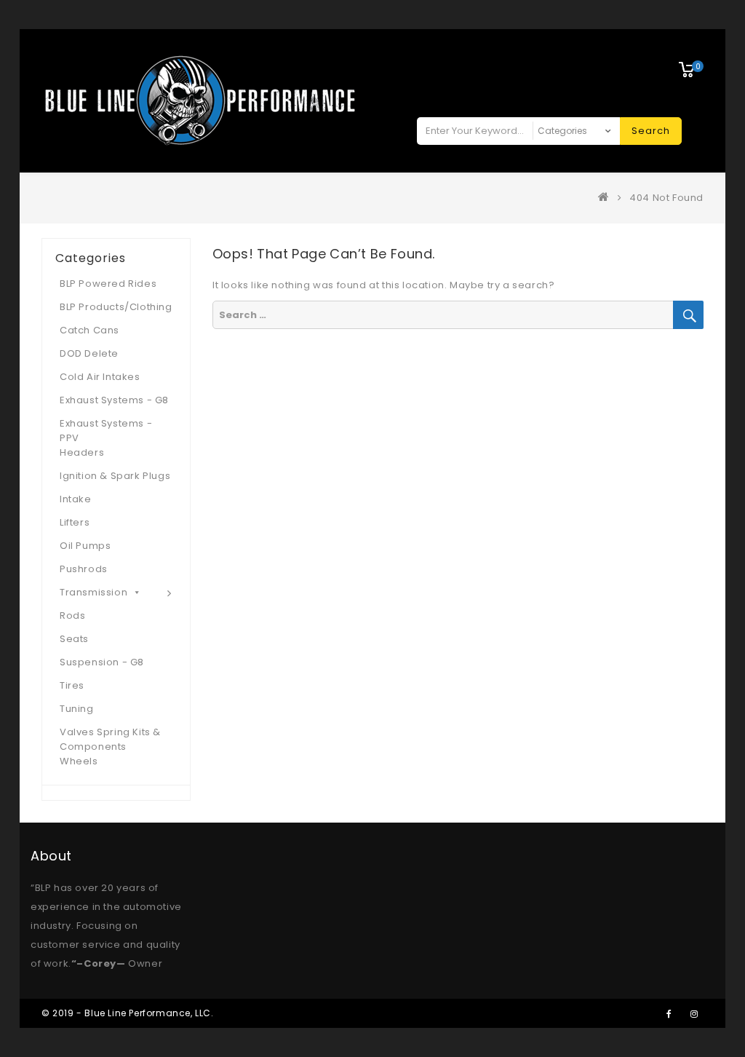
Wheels (79, 761)
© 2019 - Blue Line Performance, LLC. (127, 1013)
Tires (72, 685)
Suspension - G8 (102, 662)
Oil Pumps (85, 546)
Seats (74, 639)
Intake (76, 499)
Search (651, 131)
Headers (82, 452)
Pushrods (84, 569)
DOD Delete (89, 353)
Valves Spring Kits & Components (110, 739)
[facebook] (668, 1013)
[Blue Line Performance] (606, 198)
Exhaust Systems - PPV (106, 430)
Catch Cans (89, 330)
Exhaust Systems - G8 (114, 400)
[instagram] (694, 1013)
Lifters (74, 522)
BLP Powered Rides (108, 283)
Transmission (93, 592)
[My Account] (644, 59)
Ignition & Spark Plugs (115, 476)
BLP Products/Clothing (116, 307)
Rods (72, 615)
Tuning (77, 709)
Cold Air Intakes (100, 377)
